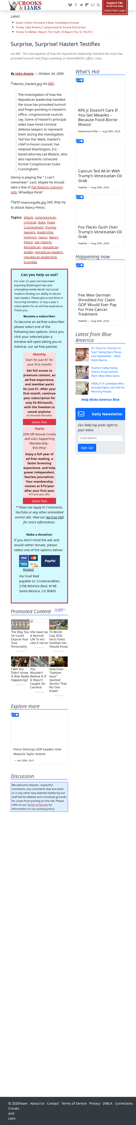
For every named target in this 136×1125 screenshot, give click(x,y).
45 (78, 265)
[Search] (98, 5)
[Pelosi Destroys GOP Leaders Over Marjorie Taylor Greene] (39, 728)
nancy (42, 237)
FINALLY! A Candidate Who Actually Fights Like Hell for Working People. (108, 387)
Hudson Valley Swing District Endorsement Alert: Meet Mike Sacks (105, 372)
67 (13, 714)
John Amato (24, 73)
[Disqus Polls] (39, 857)
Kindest (28, 569)
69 (78, 80)
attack (28, 217)
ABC (51, 83)
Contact (53, 1103)
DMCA (107, 1103)
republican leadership (40, 257)
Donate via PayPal (50, 561)
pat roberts (43, 242)
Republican (32, 247)
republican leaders (48, 252)
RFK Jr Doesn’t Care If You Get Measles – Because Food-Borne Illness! (98, 117)
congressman (45, 217)
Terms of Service (37, 805)
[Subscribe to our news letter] (93, 5)
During (50, 227)
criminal (30, 222)
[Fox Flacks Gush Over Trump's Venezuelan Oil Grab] (100, 208)
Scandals (30, 262)
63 (78, 197)
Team (23, 1103)
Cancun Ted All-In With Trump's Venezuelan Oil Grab (100, 175)
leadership (45, 232)
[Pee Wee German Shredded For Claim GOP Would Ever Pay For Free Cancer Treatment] (100, 276)
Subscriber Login (115, 10)
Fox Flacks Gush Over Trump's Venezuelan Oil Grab (100, 231)
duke (41, 222)
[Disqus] (39, 945)
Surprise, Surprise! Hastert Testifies (55, 44)
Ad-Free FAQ (55, 517)
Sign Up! (87, 448)
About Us (37, 1103)
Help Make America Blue (100, 399)
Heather (82, 187)
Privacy (94, 1103)
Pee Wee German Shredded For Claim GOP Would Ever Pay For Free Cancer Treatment (97, 304)
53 (78, 141)
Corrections (124, 1103)
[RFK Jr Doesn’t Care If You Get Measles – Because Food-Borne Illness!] (100, 91)
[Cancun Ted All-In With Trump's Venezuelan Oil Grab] (100, 152)
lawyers (29, 232)
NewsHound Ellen (88, 131)
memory (30, 237)
